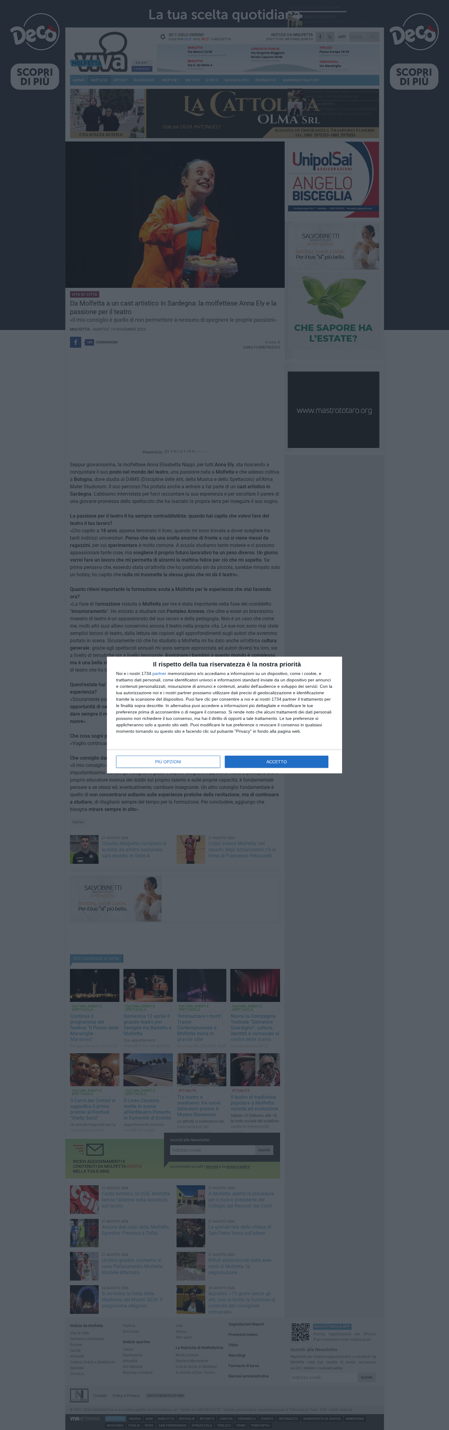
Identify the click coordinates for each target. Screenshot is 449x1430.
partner (159, 673)
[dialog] (224, 715)
